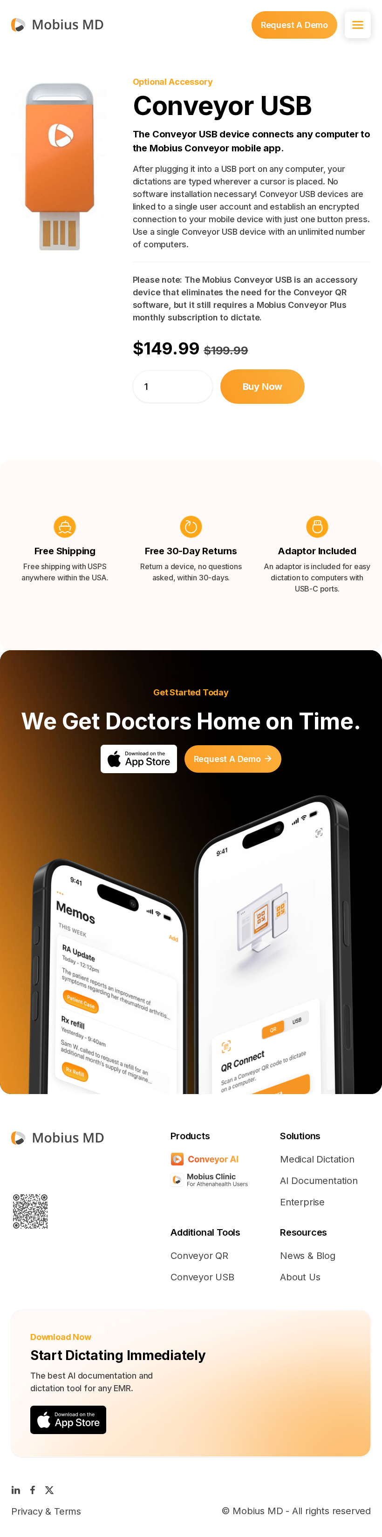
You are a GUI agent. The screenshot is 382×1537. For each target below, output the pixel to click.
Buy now (263, 386)
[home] (57, 25)
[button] (358, 25)
